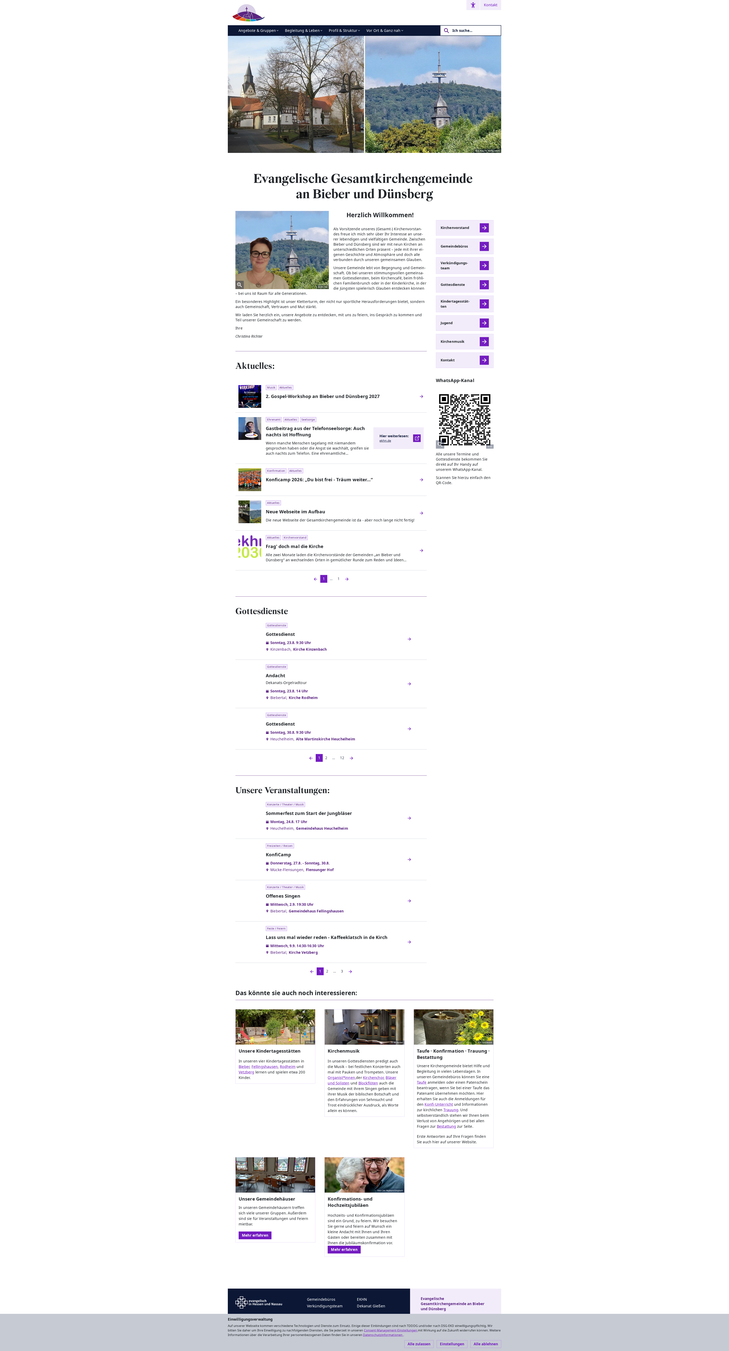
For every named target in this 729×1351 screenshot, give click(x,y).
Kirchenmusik (452, 341)
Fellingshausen (265, 1066)
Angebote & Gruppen (257, 30)
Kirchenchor (373, 1077)
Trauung (450, 1109)
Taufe (422, 1082)
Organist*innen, (342, 1077)
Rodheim (288, 1066)
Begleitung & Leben (302, 30)
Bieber (244, 1066)
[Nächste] (351, 758)
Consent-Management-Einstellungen (391, 1330)
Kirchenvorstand (455, 227)
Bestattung (446, 1126)
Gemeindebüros (454, 246)
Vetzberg (246, 1072)
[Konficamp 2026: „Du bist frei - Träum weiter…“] (421, 479)
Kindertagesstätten (455, 304)
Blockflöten (368, 1083)
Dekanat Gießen (371, 1306)
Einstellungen (452, 1344)
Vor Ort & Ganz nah (383, 30)
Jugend (447, 323)
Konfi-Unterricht (438, 1104)
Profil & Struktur (343, 30)
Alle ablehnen (486, 1344)
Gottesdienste (453, 284)
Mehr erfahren (255, 1235)
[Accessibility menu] (473, 5)
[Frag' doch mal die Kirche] (421, 550)
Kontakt (490, 4)
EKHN (362, 1299)
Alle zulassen (419, 1344)
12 (342, 757)
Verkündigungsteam (454, 265)
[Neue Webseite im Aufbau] (421, 513)
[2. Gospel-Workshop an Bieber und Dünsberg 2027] (421, 396)
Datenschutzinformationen (383, 1335)
